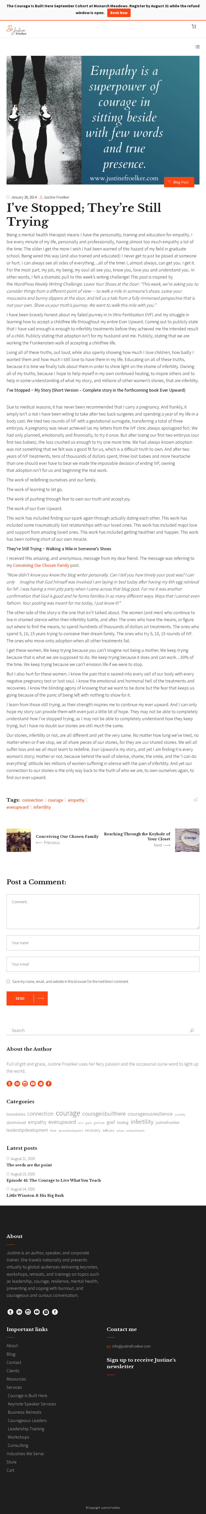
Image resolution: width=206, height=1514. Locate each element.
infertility (42, 807)
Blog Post (181, 182)
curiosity (180, 1114)
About (12, 1345)
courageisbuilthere (104, 1113)
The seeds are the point (29, 1165)
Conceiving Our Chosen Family (41, 565)
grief (111, 1122)
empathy (76, 800)
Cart (10, 1470)
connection (32, 800)
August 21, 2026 (23, 1158)
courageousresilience (150, 1114)
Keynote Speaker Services (32, 1404)
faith (80, 1123)
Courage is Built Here (27, 1395)
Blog (11, 1354)
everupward (18, 807)
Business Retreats (24, 1412)
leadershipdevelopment (27, 1130)
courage (55, 800)
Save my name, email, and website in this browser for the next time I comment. (70, 981)
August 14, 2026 (23, 1189)
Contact (14, 1362)
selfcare (108, 1130)
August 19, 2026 (23, 1174)
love (53, 1130)
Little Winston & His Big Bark (35, 1195)
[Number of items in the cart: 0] (193, 26)
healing (122, 1122)
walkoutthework (135, 1130)
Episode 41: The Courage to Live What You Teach (54, 1180)
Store (12, 1462)
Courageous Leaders (27, 1420)
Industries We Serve (25, 1453)
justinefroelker (168, 1122)
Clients (13, 1370)
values (120, 1130)
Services (14, 1387)
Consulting (18, 1445)
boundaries (16, 1114)
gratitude (99, 1123)
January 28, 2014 (23, 197)
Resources (16, 1379)
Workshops (18, 1437)
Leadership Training (26, 1429)
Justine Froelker (56, 197)
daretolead (16, 1122)
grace (89, 1123)
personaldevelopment (71, 1130)
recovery (92, 1130)
